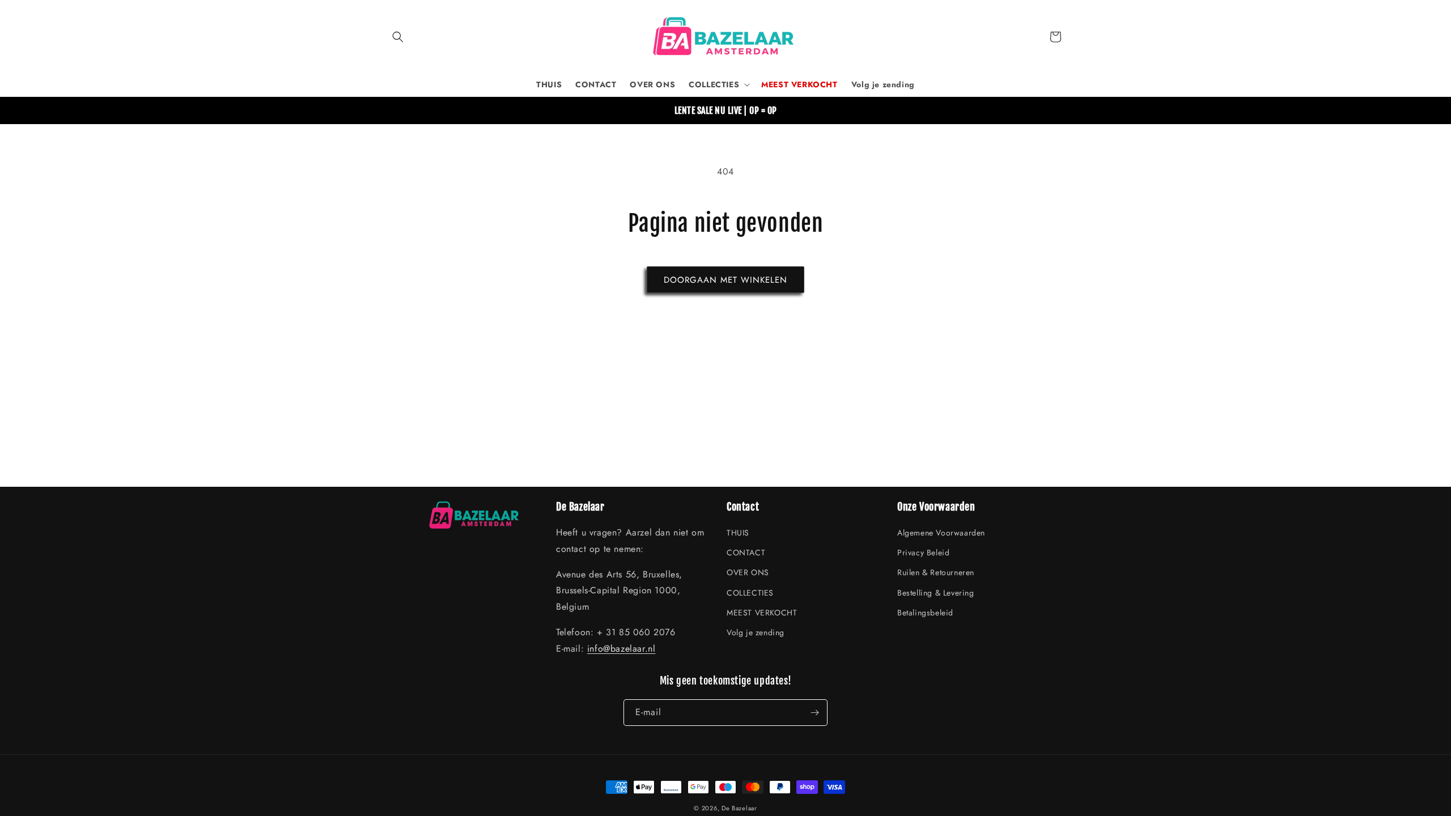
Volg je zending (755, 633)
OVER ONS (748, 573)
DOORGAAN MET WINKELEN (725, 280)
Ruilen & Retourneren (935, 573)
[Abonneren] (814, 712)
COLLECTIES (750, 592)
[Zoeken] (397, 36)
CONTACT (746, 553)
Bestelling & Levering (935, 592)
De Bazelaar (739, 808)
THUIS (738, 533)
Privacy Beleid (923, 553)
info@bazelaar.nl (621, 648)
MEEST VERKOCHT (762, 612)
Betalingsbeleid (925, 612)
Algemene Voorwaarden (941, 533)
